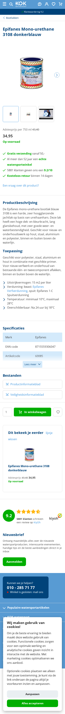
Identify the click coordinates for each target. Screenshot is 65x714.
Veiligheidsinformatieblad (27, 395)
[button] (11, 114)
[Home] (20, 6)
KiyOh (37, 522)
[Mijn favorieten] (53, 4)
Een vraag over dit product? (21, 185)
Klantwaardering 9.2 (34, 11)
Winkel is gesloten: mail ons (26, 592)
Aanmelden (14, 562)
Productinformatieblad (25, 384)
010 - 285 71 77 (21, 587)
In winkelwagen (35, 412)
